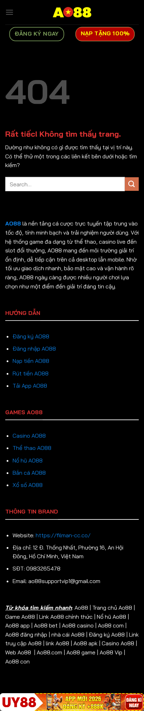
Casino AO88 (29, 435)
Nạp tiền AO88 (31, 360)
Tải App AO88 (30, 385)
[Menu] (9, 12)
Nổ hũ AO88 (28, 460)
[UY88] (72, 702)
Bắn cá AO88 (29, 472)
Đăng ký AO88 (31, 336)
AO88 (13, 223)
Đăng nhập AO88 (34, 348)
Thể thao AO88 (32, 447)
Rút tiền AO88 (31, 373)
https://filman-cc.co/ (63, 535)
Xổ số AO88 (28, 484)
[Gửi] (132, 184)
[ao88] (72, 12)
